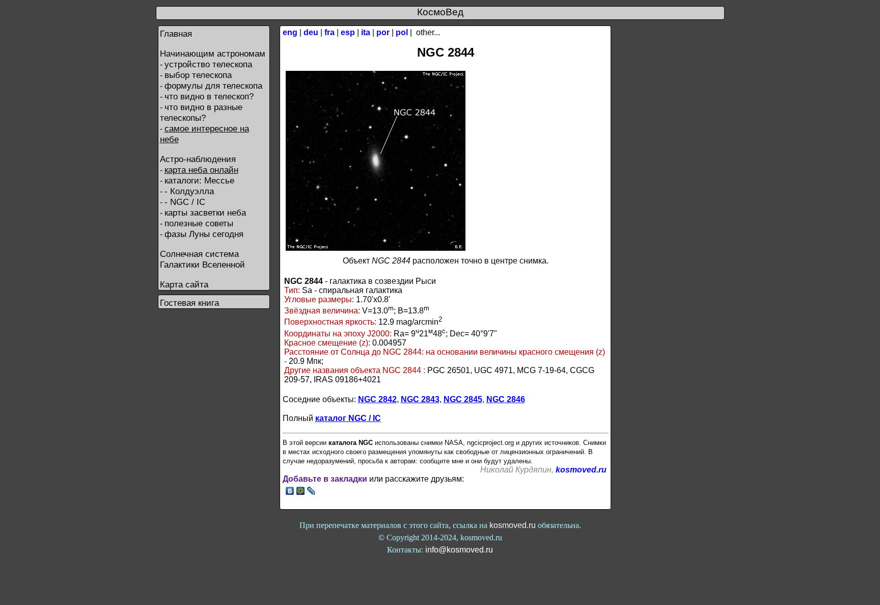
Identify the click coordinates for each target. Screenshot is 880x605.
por (383, 32)
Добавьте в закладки (325, 479)
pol (402, 32)
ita (365, 32)
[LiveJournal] (311, 490)
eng (290, 32)
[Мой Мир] (300, 490)
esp (348, 32)
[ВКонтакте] (290, 490)
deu (311, 32)
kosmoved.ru (581, 469)
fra (329, 32)
